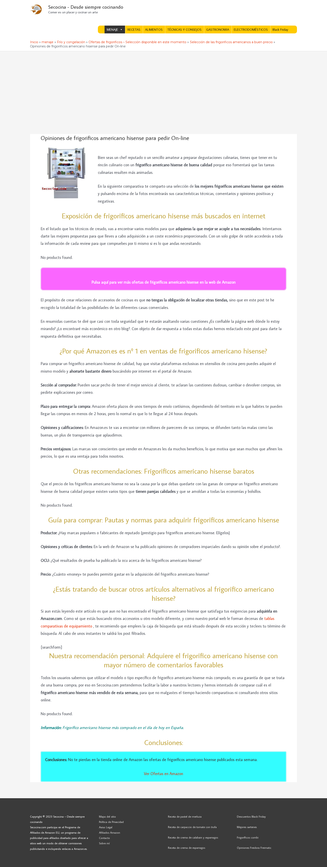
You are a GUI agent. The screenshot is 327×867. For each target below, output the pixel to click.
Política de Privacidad (111, 822)
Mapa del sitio (107, 816)
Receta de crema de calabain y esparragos (193, 837)
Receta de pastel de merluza (185, 816)
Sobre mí (104, 843)
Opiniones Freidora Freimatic (254, 847)
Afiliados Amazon (109, 832)
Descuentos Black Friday (251, 816)
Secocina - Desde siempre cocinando (85, 7)
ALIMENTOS (154, 29)
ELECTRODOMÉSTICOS (251, 29)
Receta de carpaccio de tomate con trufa (192, 827)
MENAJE (112, 29)
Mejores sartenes (247, 827)
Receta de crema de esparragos (186, 847)
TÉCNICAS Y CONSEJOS (184, 29)
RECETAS (133, 29)
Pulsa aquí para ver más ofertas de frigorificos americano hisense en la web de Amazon (164, 282)
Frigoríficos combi (247, 837)
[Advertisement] (163, 84)
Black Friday (280, 29)
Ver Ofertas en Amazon (163, 773)
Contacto (104, 838)
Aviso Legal (105, 827)
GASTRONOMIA (217, 29)
